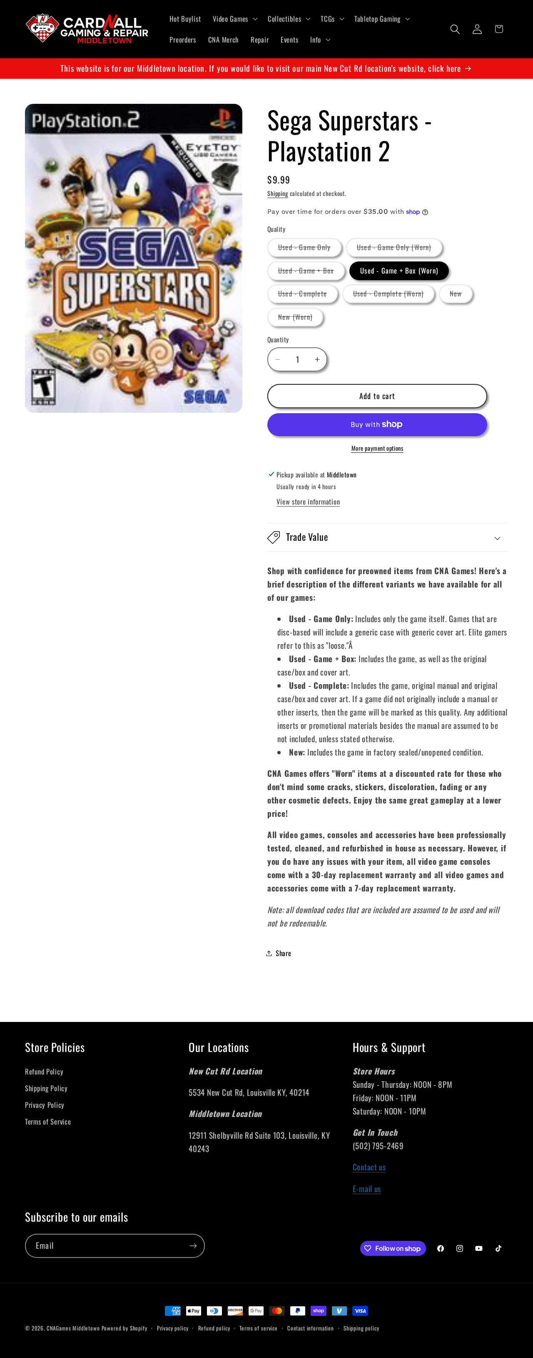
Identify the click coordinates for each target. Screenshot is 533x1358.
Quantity (278, 339)
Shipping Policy (46, 1087)
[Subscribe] (193, 1246)
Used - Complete (308, 295)
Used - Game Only (309, 249)
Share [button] (283, 953)
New (461, 295)
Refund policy (214, 1328)
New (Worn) (300, 318)
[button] (234, 18)
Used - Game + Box (311, 272)
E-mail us (367, 1188)
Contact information (310, 1328)
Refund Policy (44, 1071)
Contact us (369, 1167)
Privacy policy (173, 1328)
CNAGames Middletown (73, 1328)
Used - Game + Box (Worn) (399, 270)
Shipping (277, 193)
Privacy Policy (45, 1104)
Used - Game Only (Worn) (399, 249)
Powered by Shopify (124, 1328)
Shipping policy (361, 1328)
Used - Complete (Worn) (393, 295)
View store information (308, 501)
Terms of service (258, 1328)
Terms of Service (48, 1121)
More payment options (377, 448)
